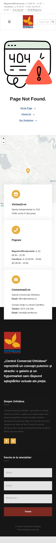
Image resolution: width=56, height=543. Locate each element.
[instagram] (13, 441)
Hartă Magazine (34, 10)
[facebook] (6, 441)
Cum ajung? (18, 10)
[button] (28, 170)
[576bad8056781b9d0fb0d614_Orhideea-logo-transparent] (28, 16)
